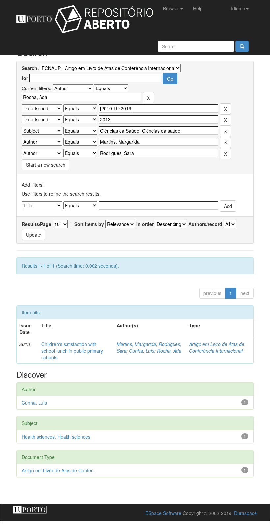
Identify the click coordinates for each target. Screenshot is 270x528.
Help (197, 8)
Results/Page (36, 224)
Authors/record (205, 224)
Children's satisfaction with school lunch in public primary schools (72, 351)
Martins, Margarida (136, 344)
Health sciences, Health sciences (56, 436)
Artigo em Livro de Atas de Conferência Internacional (216, 347)
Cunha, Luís (141, 350)
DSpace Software (163, 513)
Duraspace (245, 513)
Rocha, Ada (169, 350)
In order (145, 224)
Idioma (238, 8)
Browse (171, 8)
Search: (30, 68)
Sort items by (89, 224)
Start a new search (45, 165)
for (25, 78)
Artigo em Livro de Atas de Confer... (59, 470)
